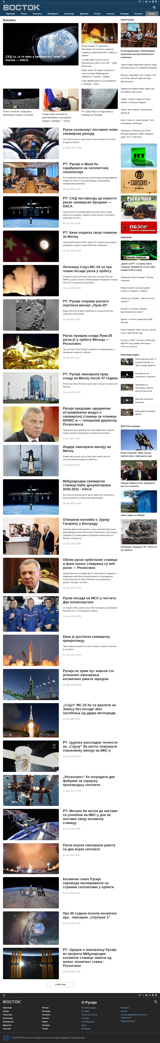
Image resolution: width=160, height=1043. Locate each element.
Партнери (125, 1008)
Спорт (45, 1029)
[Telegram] (156, 1)
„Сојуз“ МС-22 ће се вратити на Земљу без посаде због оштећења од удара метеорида (89, 709)
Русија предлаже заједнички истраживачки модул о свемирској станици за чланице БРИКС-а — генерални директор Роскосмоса (90, 416)
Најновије (10, 14)
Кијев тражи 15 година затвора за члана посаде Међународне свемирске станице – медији (98, 73)
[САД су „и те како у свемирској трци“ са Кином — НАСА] (40, 44)
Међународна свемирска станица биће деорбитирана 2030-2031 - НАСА (87, 485)
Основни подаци (89, 1008)
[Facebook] (140, 1)
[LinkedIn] (153, 1)
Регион (97, 14)
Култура (46, 1025)
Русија (24, 14)
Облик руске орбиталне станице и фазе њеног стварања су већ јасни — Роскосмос (90, 564)
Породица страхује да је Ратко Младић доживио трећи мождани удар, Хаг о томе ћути (137, 133)
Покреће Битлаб (128, 1021)
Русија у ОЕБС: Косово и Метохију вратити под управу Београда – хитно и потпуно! (138, 343)
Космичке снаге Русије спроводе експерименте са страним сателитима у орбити (88, 883)
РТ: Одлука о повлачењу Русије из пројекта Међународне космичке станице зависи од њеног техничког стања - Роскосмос (89, 958)
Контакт (124, 1011)
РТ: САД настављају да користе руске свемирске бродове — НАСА (90, 202)
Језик (84, 1025)
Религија (85, 1018)
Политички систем (89, 1015)
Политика (37, 14)
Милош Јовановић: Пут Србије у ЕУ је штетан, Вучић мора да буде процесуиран (138, 78)
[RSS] (4, 1)
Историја (85, 1011)
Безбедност (53, 14)
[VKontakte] (149, 1)
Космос (151, 14)
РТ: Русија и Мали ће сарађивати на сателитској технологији (85, 168)
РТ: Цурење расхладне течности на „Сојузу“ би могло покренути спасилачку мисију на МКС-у (90, 746)
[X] (143, 1)
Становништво (88, 1022)
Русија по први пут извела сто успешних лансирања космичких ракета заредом (88, 675)
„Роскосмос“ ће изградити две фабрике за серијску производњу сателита (89, 781)
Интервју (124, 14)
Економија (69, 14)
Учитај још (60, 985)
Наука (45, 1022)
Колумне (138, 14)
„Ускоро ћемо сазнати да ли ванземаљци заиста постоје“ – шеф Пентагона (99, 63)
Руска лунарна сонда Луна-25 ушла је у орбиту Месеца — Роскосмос (87, 340)
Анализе (110, 14)
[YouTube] (146, 1)
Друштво (84, 14)
